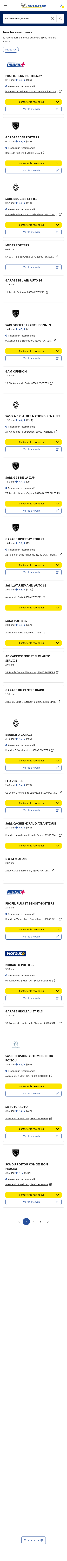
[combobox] (33, 19)
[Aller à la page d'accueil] (33, 5)
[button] (53, 18)
